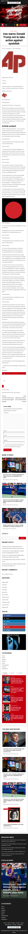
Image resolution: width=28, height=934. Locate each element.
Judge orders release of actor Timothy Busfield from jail (20, 398)
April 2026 (4, 592)
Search (5, 533)
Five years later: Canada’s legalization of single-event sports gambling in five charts (13, 476)
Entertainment (5, 665)
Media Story (5, 668)
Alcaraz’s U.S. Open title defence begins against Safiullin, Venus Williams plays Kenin (13, 501)
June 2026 (4, 587)
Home (3, 655)
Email (5, 435)
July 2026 (4, 584)
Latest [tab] (5, 673)
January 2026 (5, 599)
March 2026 (5, 594)
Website (5, 440)
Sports (12, 31)
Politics (4, 661)
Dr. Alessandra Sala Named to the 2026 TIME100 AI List (16, 709)
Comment (6, 412)
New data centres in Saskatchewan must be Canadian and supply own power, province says (13, 750)
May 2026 (4, 589)
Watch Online (23, 24)
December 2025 (6, 602)
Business (4, 659)
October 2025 (5, 604)
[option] (14, 881)
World (15, 31)
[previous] (14, 373)
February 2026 (5, 597)
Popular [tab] (13, 673)
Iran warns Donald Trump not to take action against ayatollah (8, 398)
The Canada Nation (7, 48)
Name (5, 430)
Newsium (22, 930)
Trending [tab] (20, 673)
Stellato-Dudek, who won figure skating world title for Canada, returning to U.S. (13, 526)
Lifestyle (4, 666)
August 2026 (5, 582)
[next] (3, 386)
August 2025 (5, 607)
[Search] (15, 25)
